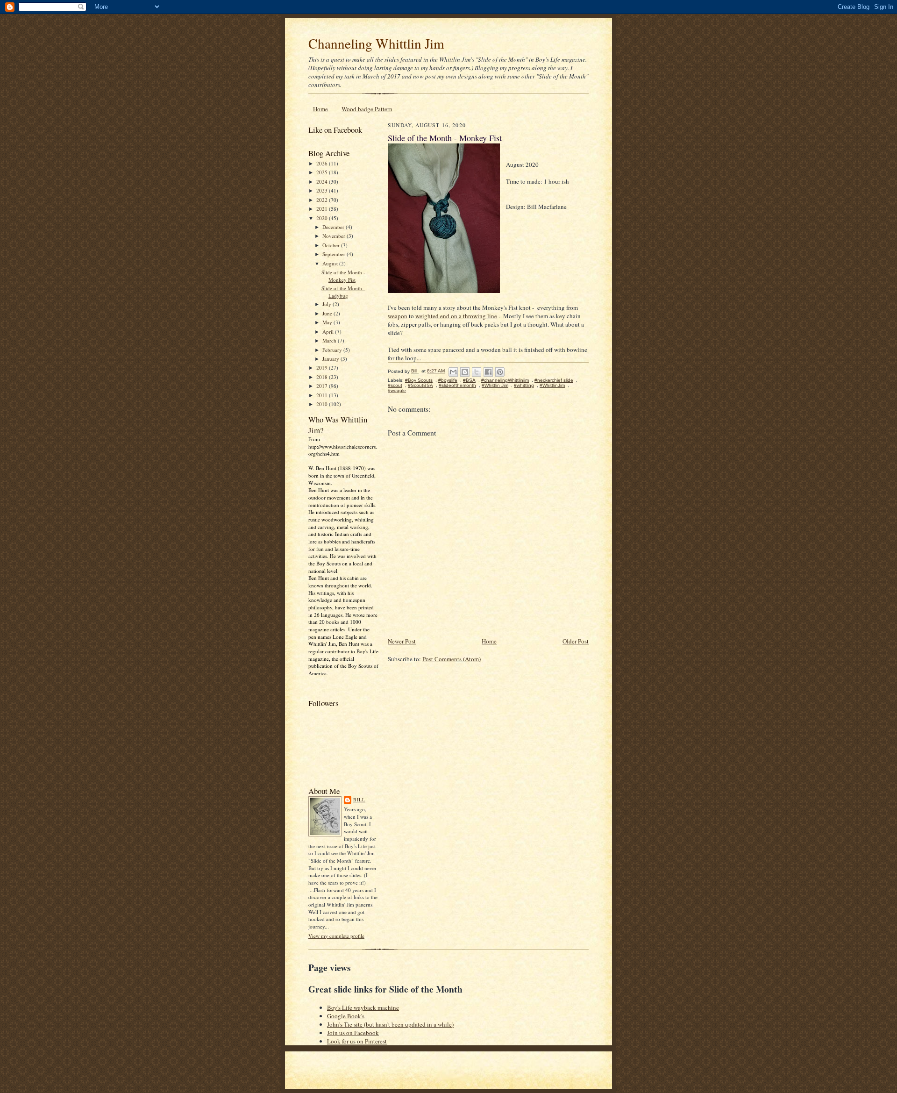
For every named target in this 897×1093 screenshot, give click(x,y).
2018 (322, 376)
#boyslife (447, 380)
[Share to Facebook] (488, 372)
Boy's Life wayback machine (363, 1007)
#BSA (469, 380)
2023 (322, 190)
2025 (322, 172)
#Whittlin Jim (495, 385)
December (334, 226)
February (332, 349)
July (327, 303)
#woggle (397, 390)
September (334, 253)
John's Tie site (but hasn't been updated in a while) (390, 1024)
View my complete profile (336, 935)
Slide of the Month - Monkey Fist (343, 276)
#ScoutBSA (420, 385)
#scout (395, 385)
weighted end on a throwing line (456, 316)
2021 (322, 208)
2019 (322, 367)
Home (320, 109)
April (328, 331)
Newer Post (402, 641)
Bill (359, 799)
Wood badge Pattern (367, 109)
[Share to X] (476, 372)
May (328, 322)
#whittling (524, 385)
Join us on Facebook (353, 1033)
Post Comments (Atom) (451, 659)
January (331, 358)
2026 (322, 163)
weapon (397, 316)
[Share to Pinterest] (500, 372)
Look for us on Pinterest (357, 1041)
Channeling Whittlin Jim (376, 43)
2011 (322, 395)
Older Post (575, 641)
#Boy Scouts (419, 380)
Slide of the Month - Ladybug (343, 292)
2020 (322, 217)
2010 (322, 403)
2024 (322, 181)
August (330, 263)
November (334, 235)
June (328, 313)
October (331, 245)
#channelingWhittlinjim (505, 380)
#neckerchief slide (553, 380)
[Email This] (453, 372)
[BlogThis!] (465, 372)
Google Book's (345, 1016)
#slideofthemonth (457, 385)
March (330, 340)
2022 (322, 199)
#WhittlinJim (552, 385)
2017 (322, 385)
